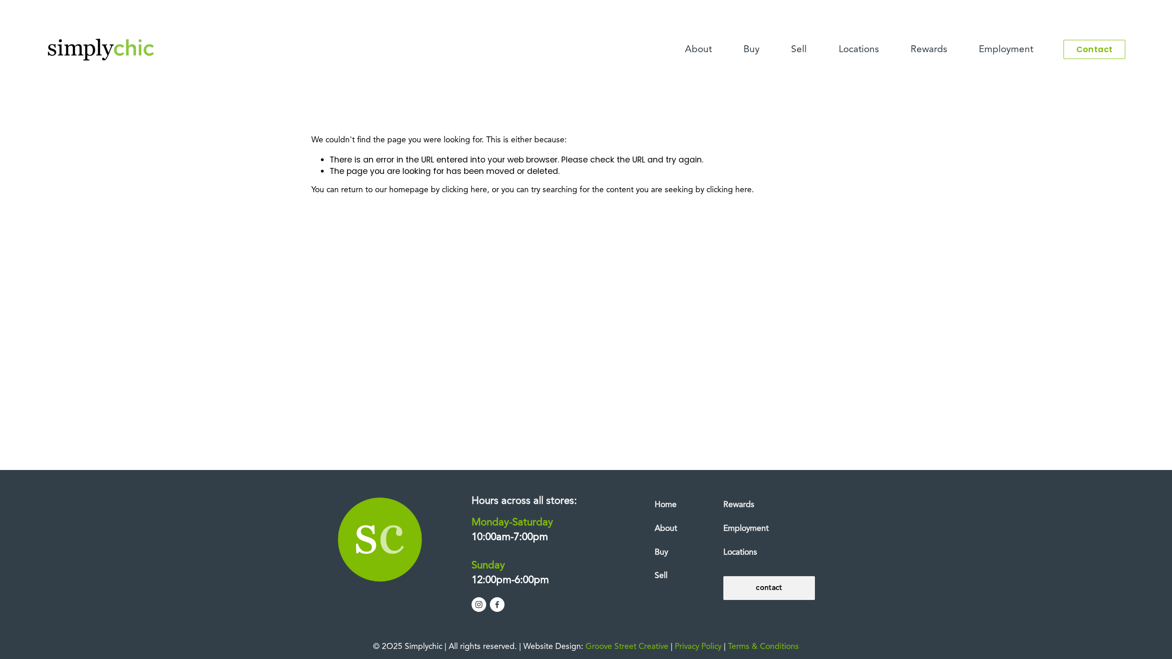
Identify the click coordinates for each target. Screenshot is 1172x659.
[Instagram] (479, 604)
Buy (751, 49)
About (698, 49)
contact (769, 588)
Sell (799, 49)
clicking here (464, 190)
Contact (1094, 49)
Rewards (929, 49)
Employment (1006, 49)
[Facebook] (497, 604)
